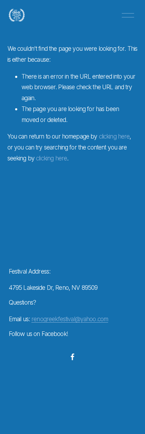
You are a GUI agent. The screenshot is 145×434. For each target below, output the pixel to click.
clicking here (114, 136)
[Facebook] (72, 356)
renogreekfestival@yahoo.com (69, 319)
